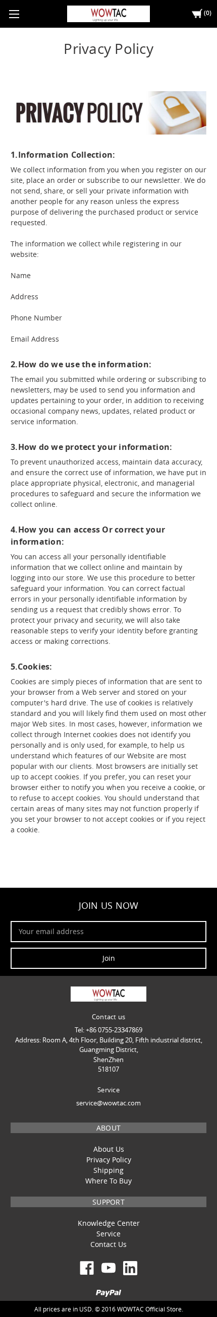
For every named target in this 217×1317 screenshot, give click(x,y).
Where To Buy (108, 1181)
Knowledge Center (109, 1223)
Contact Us (108, 1244)
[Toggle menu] (14, 14)
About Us (108, 1149)
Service (108, 1233)
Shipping (108, 1170)
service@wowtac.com (108, 1102)
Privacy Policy (108, 1159)
